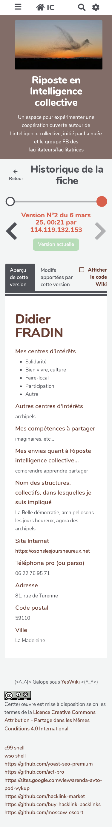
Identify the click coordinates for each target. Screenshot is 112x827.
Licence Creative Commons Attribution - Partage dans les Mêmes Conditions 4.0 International (50, 720)
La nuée (93, 133)
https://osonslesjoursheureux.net (52, 551)
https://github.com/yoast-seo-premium (48, 764)
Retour (16, 179)
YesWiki (70, 682)
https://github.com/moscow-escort (43, 812)
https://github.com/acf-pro (34, 772)
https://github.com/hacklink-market (44, 796)
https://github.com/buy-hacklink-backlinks (52, 804)
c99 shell (14, 747)
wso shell (15, 755)
